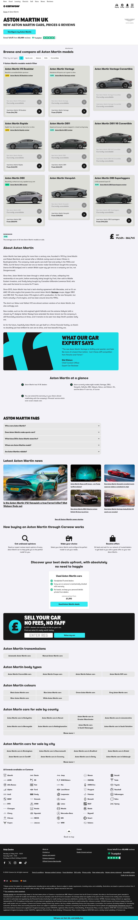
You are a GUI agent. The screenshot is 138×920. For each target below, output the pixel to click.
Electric (25, 1)
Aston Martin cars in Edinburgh (118, 757)
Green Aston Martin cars (85, 692)
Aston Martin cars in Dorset (52, 718)
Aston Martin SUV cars (118, 674)
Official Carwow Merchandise (52, 861)
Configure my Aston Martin (19, 32)
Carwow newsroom (49, 858)
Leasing (18, 1)
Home (5, 12)
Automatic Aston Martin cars (19, 656)
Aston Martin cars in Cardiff (20, 757)
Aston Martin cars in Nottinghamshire (52, 726)
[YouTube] (20, 863)
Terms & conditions (38, 872)
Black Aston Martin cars (19, 692)
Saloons (38, 58)
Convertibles (55, 58)
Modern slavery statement (113, 872)
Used (11, 1)
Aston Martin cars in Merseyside (19, 726)
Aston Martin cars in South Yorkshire (118, 726)
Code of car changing (128, 875)
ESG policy (77, 872)
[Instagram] (15, 863)
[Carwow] (11, 6)
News (43, 1)
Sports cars (29, 58)
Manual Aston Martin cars (53, 656)
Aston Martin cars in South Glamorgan (85, 726)
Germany (15, 881)
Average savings (8, 894)
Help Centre (8, 849)
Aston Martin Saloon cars (85, 674)
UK (7, 881)
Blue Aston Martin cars (52, 692)
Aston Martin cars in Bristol (118, 751)
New (5, 1)
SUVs (45, 58)
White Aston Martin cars (52, 698)
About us (45, 849)
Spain (24, 881)
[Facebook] (4, 863)
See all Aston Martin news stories (69, 519)
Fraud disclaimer (68, 872)
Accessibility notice (129, 872)
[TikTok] (25, 863)
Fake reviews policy (98, 872)
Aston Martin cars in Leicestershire (118, 718)
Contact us (46, 852)
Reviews (50, 1)
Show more (68, 733)
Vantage (54, 292)
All (21, 58)
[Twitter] (10, 863)
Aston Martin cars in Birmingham (19, 751)
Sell (31, 1)
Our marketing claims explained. (15, 891)
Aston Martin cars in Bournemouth (52, 751)
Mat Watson (67, 360)
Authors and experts (49, 855)
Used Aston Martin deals (69, 604)
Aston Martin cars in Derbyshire (19, 718)
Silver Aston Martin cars (19, 698)
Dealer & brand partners (84, 852)
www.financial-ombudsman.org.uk (119, 905)
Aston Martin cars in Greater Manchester (85, 718)
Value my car (69, 635)
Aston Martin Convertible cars (19, 674)
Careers (79, 849)
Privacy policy (86, 872)
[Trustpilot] (44, 38)
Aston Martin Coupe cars (52, 674)
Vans (37, 1)
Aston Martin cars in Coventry (52, 757)
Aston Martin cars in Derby (85, 757)
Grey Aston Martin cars (118, 692)
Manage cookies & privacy (53, 872)
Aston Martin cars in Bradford (85, 751)
